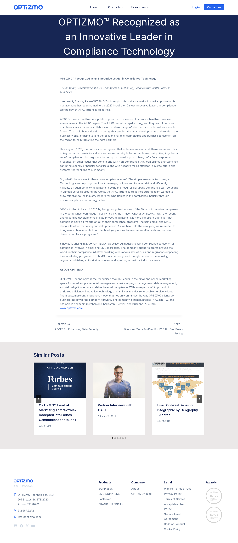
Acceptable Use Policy (174, 507)
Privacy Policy (172, 493)
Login (196, 7)
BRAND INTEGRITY (110, 504)
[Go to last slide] (38, 399)
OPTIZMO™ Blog (141, 493)
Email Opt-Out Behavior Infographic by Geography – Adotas (177, 410)
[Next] (199, 399)
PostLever (104, 499)
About (135, 488)
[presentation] (60, 380)
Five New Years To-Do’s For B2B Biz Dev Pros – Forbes (153, 329)
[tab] (112, 438)
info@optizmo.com (29, 516)
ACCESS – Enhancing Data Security (77, 327)
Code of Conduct (174, 524)
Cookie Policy (172, 529)
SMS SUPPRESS (109, 493)
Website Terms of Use (177, 488)
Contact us (214, 7)
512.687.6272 (26, 510)
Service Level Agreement (172, 516)
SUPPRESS (105, 488)
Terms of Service (174, 499)
